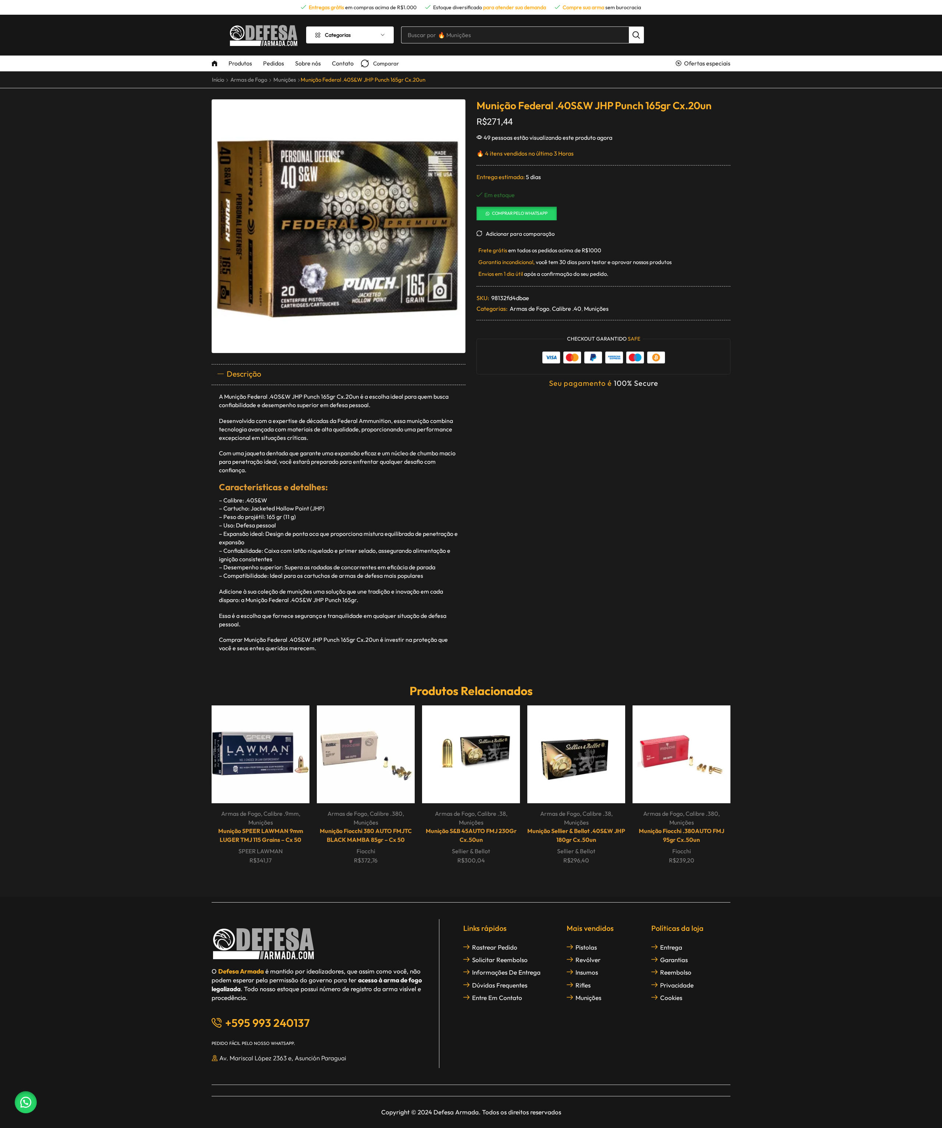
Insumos (587, 972)
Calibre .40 (566, 308)
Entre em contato (497, 997)
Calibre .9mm (281, 813)
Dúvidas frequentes (499, 985)
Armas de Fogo (248, 79)
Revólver (588, 960)
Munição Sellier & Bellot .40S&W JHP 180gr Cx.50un (576, 835)
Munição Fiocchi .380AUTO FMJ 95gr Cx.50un (681, 835)
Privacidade (677, 985)
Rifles (583, 985)
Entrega (671, 947)
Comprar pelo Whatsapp (520, 213)
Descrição (244, 373)
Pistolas (586, 947)
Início (218, 79)
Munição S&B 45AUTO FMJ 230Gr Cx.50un (471, 835)
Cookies (671, 997)
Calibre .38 (491, 813)
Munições (284, 79)
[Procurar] (636, 35)
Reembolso (675, 972)
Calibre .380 (386, 813)
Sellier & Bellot (471, 851)
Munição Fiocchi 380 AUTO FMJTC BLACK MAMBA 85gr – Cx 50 (366, 835)
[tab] (338, 374)
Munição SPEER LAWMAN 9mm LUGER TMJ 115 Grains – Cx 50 (260, 835)
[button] (380, 63)
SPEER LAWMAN (260, 851)
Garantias (674, 960)
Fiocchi (366, 851)
